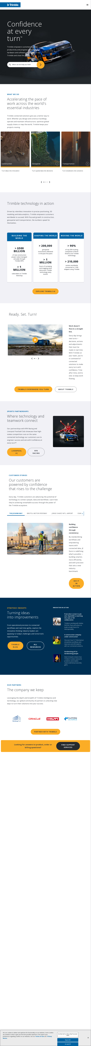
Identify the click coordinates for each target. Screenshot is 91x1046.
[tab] (34, 358)
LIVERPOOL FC (17, 452)
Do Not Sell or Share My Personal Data (67, 1034)
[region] (45, 157)
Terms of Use (39, 1036)
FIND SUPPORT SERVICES (68, 746)
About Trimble (65, 389)
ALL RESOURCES (35, 645)
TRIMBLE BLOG (15, 645)
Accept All (68, 1044)
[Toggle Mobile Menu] (87, 4)
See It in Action (76, 583)
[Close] (88, 1038)
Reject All (67, 1040)
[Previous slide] (41, 182)
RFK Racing (36, 452)
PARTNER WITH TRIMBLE (45, 732)
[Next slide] (49, 182)
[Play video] (35, 339)
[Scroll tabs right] (82, 513)
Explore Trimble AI (45, 291)
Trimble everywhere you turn (33, 389)
